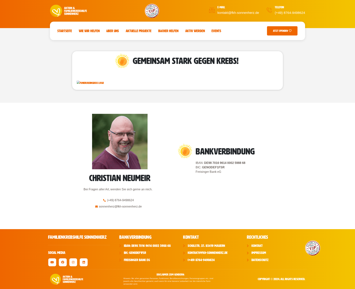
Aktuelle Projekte (138, 31)
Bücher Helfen (168, 31)
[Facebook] (63, 262)
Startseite (64, 31)
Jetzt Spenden (280, 30)
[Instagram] (73, 262)
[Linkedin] (84, 262)
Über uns (112, 31)
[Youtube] (52, 262)
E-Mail (221, 7)
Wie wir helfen (89, 31)
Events (216, 31)
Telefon (279, 7)
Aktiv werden (195, 31)
